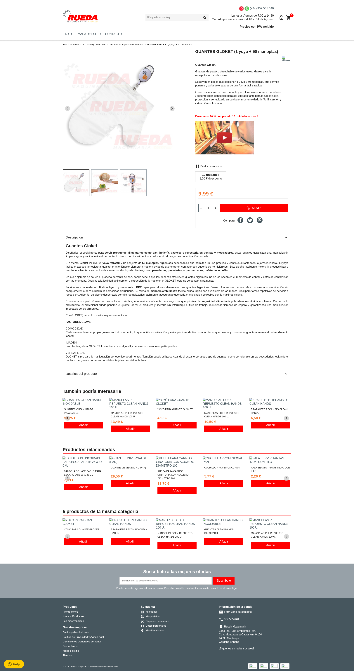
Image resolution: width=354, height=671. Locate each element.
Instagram (237, 656)
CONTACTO (113, 34)
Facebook (221, 656)
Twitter (226, 656)
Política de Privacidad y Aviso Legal (83, 636)
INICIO (69, 34)
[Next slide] (172, 108)
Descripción (177, 237)
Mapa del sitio (71, 650)
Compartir (240, 220)
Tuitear (250, 220)
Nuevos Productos (73, 616)
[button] (76, 182)
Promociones (70, 611)
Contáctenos (70, 646)
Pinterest (259, 220)
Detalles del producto (177, 374)
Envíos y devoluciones (76, 632)
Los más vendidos (73, 620)
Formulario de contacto (235, 611)
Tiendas (67, 655)
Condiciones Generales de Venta (82, 641)
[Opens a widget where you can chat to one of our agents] (14, 664)
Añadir (254, 208)
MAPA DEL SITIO (89, 34)
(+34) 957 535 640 (262, 8)
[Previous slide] (67, 108)
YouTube (232, 656)
